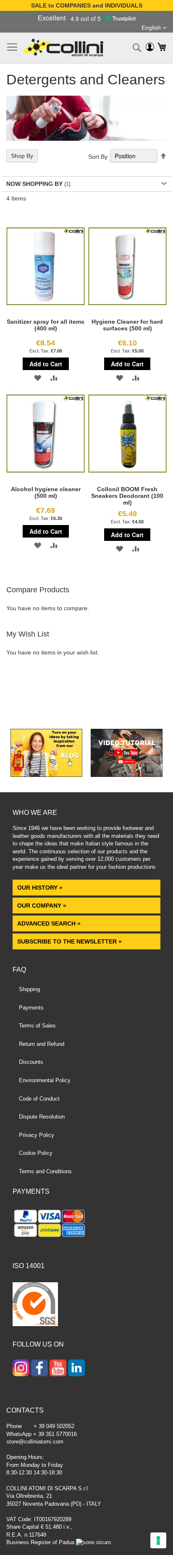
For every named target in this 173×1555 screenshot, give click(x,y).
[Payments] (86, 1225)
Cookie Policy (35, 1153)
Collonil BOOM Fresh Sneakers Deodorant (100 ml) (127, 496)
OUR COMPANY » (42, 905)
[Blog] (46, 774)
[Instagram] (21, 1368)
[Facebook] (39, 1368)
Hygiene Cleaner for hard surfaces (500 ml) (127, 325)
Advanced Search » (49, 923)
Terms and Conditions (45, 1171)
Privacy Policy (36, 1135)
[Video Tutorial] (127, 774)
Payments (31, 1008)
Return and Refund (41, 1044)
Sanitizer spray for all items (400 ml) (45, 325)
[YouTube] (58, 1368)
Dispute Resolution (42, 1117)
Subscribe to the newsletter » (69, 941)
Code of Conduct (39, 1099)
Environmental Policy (45, 1080)
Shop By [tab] (22, 155)
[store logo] (63, 48)
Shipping (29, 989)
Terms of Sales (37, 1025)
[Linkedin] (76, 1368)
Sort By (97, 156)
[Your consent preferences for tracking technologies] (158, 1540)
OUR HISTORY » (40, 887)
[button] (154, 28)
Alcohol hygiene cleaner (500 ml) (46, 492)
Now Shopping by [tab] (34, 183)
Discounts (31, 1062)
